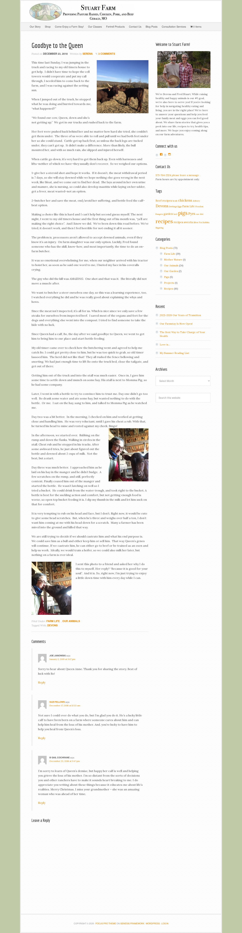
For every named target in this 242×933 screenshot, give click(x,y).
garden (168, 214)
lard (175, 214)
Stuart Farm (121, 11)
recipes (164, 221)
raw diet (199, 214)
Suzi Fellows (57, 701)
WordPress (153, 923)
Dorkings (173, 206)
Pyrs (191, 214)
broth (175, 201)
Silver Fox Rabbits (201, 222)
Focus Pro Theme (105, 923)
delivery (196, 201)
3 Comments (106, 53)
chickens (185, 200)
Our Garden (171, 271)
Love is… (165, 344)
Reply (41, 682)
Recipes (168, 288)
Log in (164, 923)
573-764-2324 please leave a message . (178, 175)
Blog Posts (166, 248)
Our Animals (71, 621)
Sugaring (159, 228)
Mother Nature (173, 259)
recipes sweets (183, 222)
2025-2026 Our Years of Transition (180, 315)
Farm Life (53, 621)
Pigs (166, 277)
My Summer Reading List (174, 353)
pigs (183, 213)
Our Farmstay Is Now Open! (176, 323)
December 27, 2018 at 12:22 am (64, 705)
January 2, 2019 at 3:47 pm (62, 659)
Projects (169, 282)
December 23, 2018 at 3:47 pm (64, 761)
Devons (52, 625)
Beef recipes (164, 200)
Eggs (180, 206)
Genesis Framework (132, 923)
